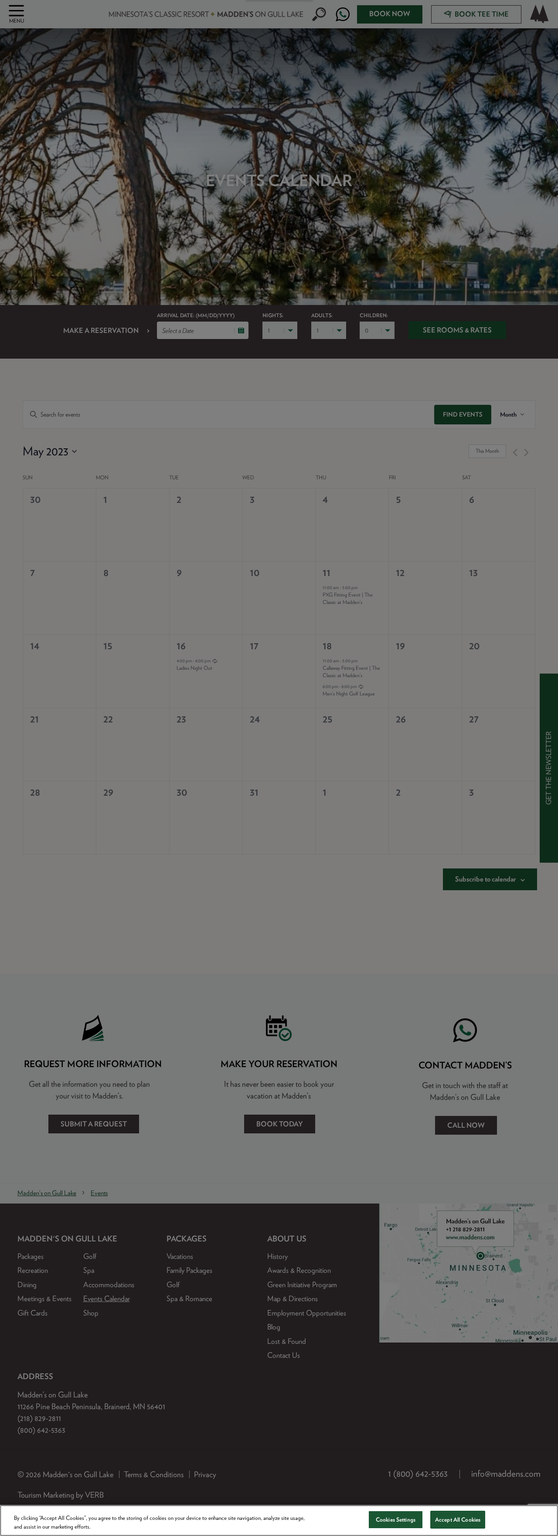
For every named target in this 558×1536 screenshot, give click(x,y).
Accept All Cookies (457, 1519)
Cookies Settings (395, 1519)
